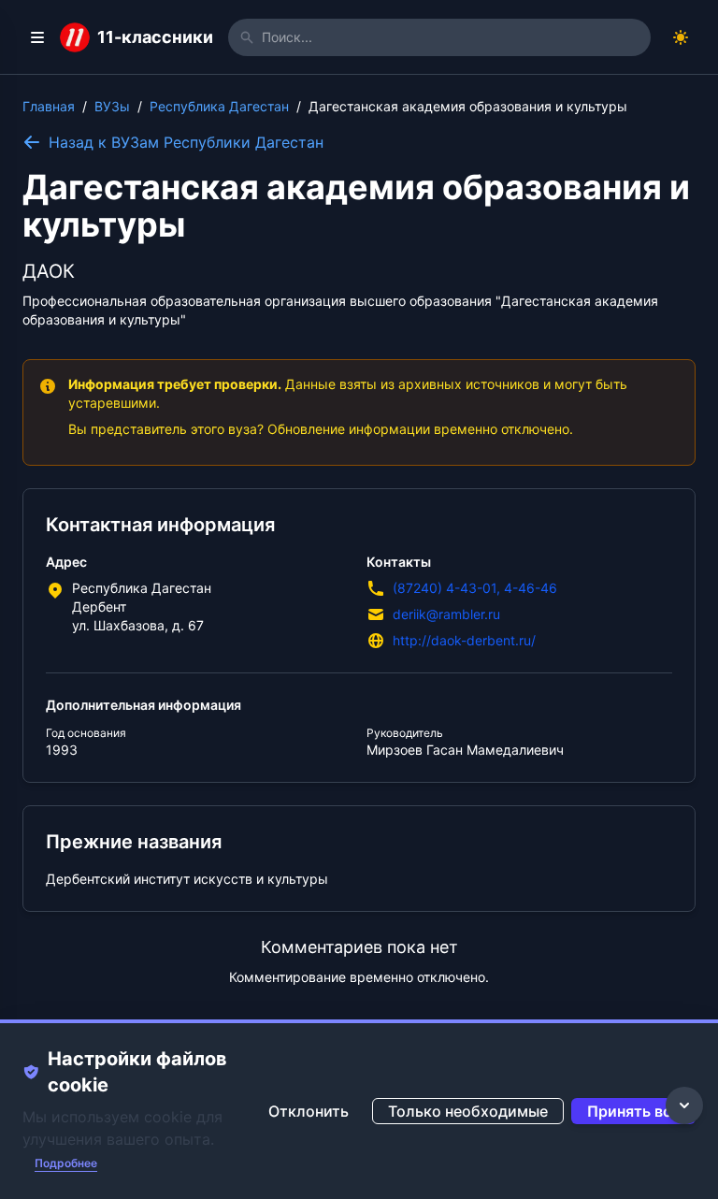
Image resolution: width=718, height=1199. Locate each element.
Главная (48, 106)
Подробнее (66, 1163)
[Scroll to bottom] (684, 1105)
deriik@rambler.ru (446, 614)
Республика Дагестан (219, 106)
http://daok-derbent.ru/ (464, 640)
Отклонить (308, 1111)
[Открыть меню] (37, 37)
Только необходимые (468, 1111)
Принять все (633, 1111)
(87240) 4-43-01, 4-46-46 (475, 588)
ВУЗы (112, 106)
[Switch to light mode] (681, 37)
